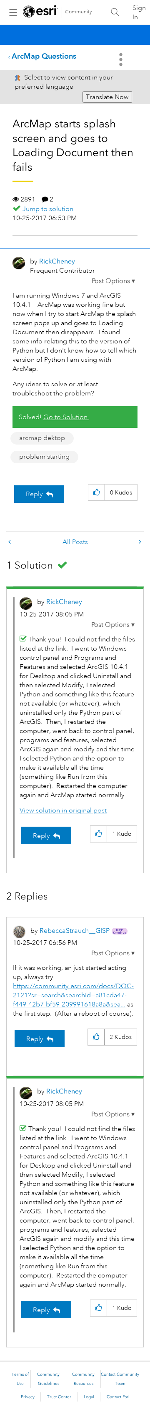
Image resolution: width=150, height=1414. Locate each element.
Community (78, 12)
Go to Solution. (66, 417)
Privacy (28, 1396)
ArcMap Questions (44, 56)
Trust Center (59, 1396)
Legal (89, 1396)
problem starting (44, 456)
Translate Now (107, 97)
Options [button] (121, 59)
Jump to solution (47, 209)
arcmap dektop (42, 438)
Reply (34, 494)
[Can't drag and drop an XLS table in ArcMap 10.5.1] (10, 542)
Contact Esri (118, 1396)
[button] (113, 281)
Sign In (139, 12)
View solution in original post (63, 810)
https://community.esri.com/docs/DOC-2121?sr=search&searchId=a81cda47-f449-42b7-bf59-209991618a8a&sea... (73, 995)
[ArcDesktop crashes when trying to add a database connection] (139, 542)
